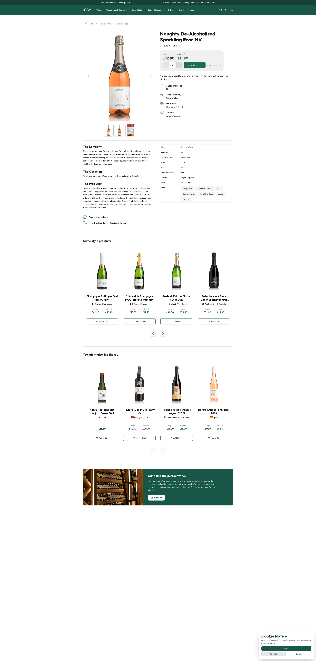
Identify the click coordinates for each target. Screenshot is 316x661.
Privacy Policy (271, 643)
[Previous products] (153, 333)
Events (182, 10)
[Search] (220, 9)
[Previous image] (88, 76)
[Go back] (86, 24)
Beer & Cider (137, 10)
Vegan (220, 194)
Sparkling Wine (105, 24)
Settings (299, 654)
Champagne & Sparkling (116, 10)
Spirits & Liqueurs (155, 10)
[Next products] (163, 333)
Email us (158, 497)
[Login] (226, 9)
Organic (186, 199)
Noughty (86, 188)
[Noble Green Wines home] (86, 9)
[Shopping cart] (232, 9)
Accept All (286, 648)
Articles (191, 10)
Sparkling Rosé (121, 24)
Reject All (273, 654)
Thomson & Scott (174, 107)
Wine (98, 10)
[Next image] (150, 76)
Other (170, 10)
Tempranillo (172, 98)
